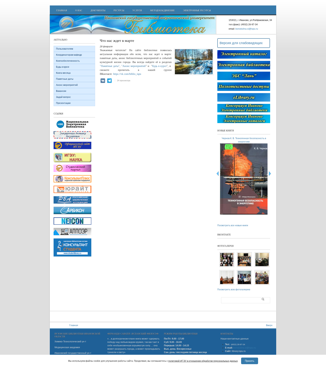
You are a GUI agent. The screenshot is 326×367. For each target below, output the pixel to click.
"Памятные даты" (110, 66)
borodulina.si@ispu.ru (246, 29)
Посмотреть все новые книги (232, 225)
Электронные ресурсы (197, 10)
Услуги (137, 10)
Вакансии (61, 91)
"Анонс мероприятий (133, 66)
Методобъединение (162, 10)
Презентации (63, 103)
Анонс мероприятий (67, 85)
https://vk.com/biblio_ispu (127, 74)
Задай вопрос (63, 97)
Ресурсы (119, 10)
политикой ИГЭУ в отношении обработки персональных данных (203, 361)
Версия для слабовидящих (241, 43)
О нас (78, 10)
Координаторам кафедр (69, 55)
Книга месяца (63, 73)
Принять (249, 360)
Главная (61, 10)
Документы (98, 10)
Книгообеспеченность (68, 61)
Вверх (269, 325)
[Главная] (133, 24)
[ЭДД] (72, 138)
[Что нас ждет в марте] (194, 74)
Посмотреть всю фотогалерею (233, 289)
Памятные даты (64, 79)
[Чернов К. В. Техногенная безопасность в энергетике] (244, 213)
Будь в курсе (159, 66)
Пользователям (64, 49)
